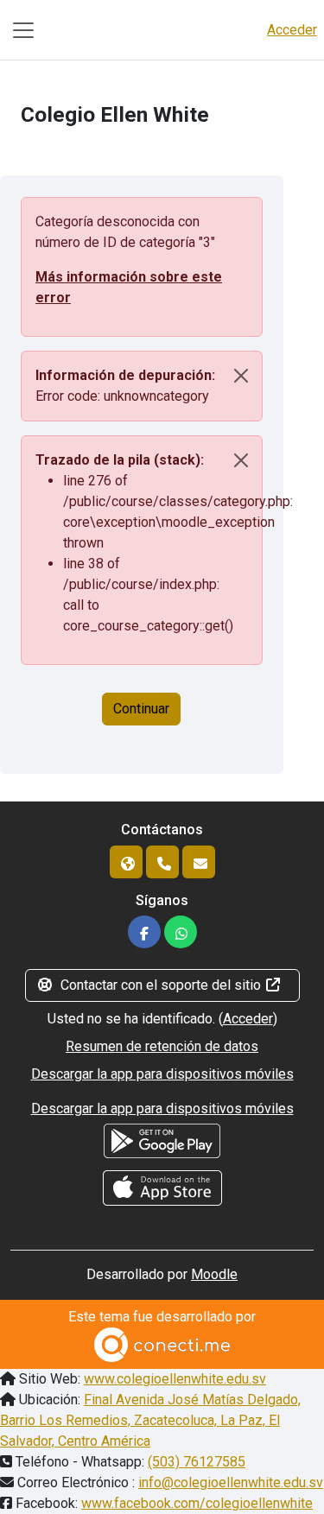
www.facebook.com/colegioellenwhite (197, 1503)
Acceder (292, 30)
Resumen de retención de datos (162, 1046)
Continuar (141, 708)
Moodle (214, 1274)
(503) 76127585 (196, 1462)
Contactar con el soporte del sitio (160, 985)
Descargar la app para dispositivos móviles (162, 1074)
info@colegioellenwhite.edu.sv (230, 1482)
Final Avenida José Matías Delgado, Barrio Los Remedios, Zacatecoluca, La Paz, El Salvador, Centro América (150, 1420)
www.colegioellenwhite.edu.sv (175, 1379)
